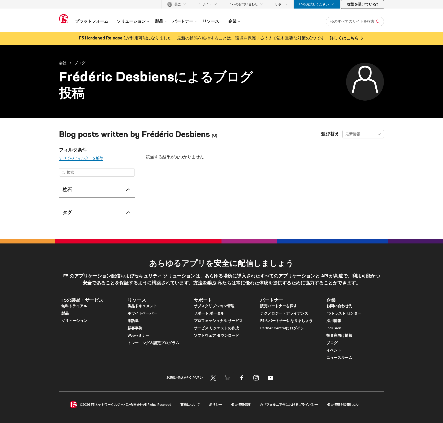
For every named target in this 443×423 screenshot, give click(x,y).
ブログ (79, 62)
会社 (62, 62)
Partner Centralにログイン (282, 328)
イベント (333, 350)
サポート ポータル (209, 313)
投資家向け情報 (339, 335)
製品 (65, 313)
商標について (190, 405)
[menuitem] (177, 4)
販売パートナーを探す (278, 306)
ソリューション (74, 320)
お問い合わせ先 (339, 306)
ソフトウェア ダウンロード (216, 335)
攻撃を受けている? (362, 4)
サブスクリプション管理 (214, 306)
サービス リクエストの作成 (216, 328)
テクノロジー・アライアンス (284, 313)
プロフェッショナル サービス (218, 320)
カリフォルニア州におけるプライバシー (289, 405)
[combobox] (363, 134)
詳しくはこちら (344, 38)
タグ (67, 212)
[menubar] (221, 4)
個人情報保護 (241, 405)
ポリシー (215, 405)
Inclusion (333, 328)
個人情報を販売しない (343, 405)
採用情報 (333, 320)
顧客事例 (135, 328)
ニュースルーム (339, 357)
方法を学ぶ (204, 283)
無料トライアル (74, 306)
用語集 (133, 320)
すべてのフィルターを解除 (81, 158)
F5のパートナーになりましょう (286, 320)
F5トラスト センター (343, 313)
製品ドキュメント (142, 306)
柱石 (67, 189)
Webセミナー (139, 335)
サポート (281, 4)
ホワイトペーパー (142, 313)
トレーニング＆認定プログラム (153, 343)
